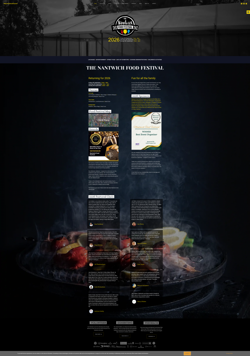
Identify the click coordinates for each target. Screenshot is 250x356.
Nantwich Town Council (137, 99)
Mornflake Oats (156, 99)
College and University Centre (138, 102)
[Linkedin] (244, 3)
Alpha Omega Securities (147, 105)
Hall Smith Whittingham (149, 100)
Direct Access (154, 104)
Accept (187, 353)
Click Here (103, 120)
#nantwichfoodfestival (10, 3)
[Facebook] (241, 3)
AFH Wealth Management (137, 100)
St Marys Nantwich (136, 109)
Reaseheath (158, 100)
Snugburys (154, 102)
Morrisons (145, 107)
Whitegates (148, 102)
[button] (248, 12)
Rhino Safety (148, 104)
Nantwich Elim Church (153, 107)
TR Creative (139, 107)
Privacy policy (229, 353)
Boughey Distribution (147, 99)
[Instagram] (246, 3)
